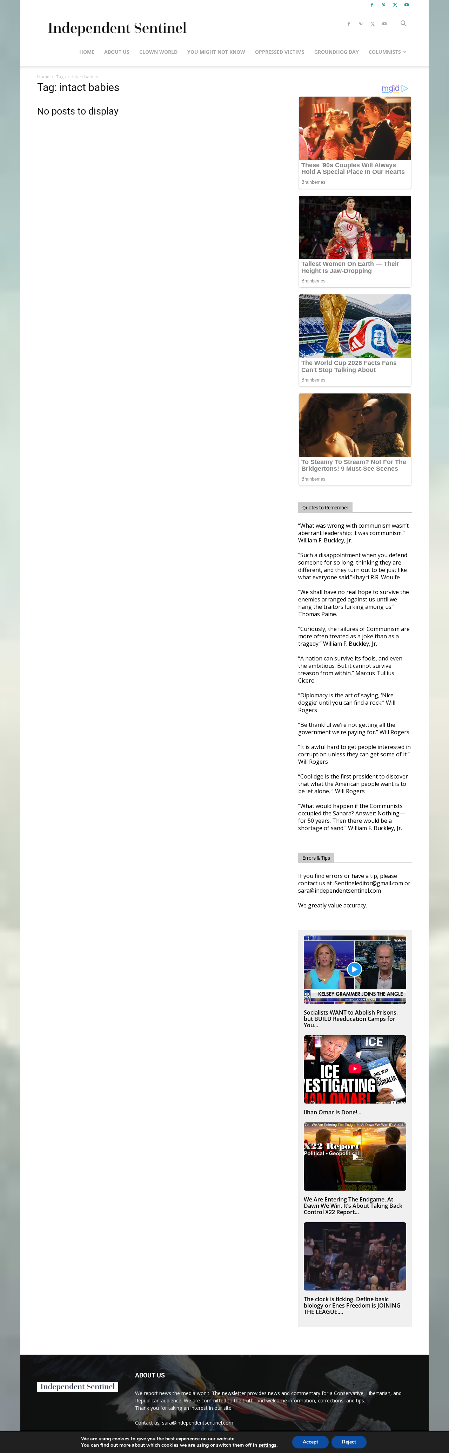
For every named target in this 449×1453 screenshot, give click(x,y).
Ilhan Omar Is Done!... (332, 1112)
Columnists (385, 51)
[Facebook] (372, 5)
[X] (395, 5)
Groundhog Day (336, 51)
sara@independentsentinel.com (197, 1422)
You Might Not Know (216, 51)
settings (267, 1445)
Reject (349, 1442)
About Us (116, 51)
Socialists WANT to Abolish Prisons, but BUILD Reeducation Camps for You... (351, 1018)
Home (86, 51)
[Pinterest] (383, 5)
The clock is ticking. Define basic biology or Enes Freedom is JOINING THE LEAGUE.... (352, 1305)
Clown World (158, 51)
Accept (310, 1442)
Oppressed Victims (279, 51)
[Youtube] (406, 5)
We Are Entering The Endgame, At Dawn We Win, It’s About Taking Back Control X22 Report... (353, 1205)
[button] (403, 24)
